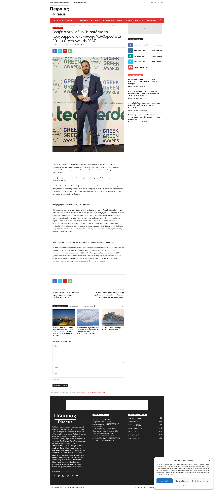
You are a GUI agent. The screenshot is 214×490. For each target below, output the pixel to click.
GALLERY (138, 21)
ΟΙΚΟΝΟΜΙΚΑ (133, 432)
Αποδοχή (164, 481)
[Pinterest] (65, 51)
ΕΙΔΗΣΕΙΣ (57, 21)
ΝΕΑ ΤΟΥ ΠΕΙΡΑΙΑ (134, 418)
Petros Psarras (60, 45)
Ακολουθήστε (157, 50)
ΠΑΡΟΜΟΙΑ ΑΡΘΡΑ (60, 306)
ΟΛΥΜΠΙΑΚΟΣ (133, 422)
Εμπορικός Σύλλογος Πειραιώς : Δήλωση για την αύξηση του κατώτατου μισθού (66, 294)
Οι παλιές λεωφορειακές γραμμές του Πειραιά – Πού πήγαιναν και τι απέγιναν (144, 105)
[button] (209, 460)
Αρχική (54, 25)
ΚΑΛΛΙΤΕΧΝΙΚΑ (133, 435)
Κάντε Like (158, 45)
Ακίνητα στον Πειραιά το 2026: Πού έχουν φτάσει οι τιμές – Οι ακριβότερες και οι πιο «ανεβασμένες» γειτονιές (88, 330)
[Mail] (152, 2)
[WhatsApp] (70, 51)
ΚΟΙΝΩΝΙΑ (82, 21)
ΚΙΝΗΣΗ (129, 21)
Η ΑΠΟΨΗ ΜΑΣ (108, 21)
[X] (158, 2)
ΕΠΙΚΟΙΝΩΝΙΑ (151, 21)
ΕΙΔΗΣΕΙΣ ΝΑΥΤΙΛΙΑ (135, 428)
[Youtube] (162, 2)
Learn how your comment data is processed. (90, 393)
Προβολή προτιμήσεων (200, 481)
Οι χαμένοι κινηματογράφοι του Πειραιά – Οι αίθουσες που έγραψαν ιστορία (143, 81)
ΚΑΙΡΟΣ (120, 21)
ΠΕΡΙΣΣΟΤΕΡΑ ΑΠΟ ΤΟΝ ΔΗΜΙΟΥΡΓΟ (81, 306)
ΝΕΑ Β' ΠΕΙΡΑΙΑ (133, 438)
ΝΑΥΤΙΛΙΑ (94, 21)
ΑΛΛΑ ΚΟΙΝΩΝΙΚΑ (134, 425)
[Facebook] (145, 2)
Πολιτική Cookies (182, 486)
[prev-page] (120, 306)
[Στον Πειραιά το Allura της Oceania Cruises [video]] (113, 317)
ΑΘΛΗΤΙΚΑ (70, 21)
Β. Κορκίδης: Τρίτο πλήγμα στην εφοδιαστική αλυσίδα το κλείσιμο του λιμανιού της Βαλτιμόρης (109, 294)
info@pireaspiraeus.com (69, 471)
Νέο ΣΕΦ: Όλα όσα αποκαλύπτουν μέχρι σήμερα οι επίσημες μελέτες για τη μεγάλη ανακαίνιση (144, 93)
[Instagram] (148, 2)
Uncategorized (62, 25)
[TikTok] (155, 2)
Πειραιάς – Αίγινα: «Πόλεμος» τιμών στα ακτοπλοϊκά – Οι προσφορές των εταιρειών (144, 117)
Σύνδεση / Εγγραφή (79, 3)
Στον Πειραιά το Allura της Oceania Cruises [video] (111, 329)
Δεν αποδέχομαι (182, 481)
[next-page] (123, 306)
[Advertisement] (123, 10)
